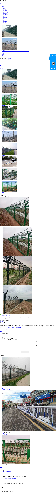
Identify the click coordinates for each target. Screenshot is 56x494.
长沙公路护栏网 (4, 155)
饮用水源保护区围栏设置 (5, 434)
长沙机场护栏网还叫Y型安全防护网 (5, 315)
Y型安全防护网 (8, 327)
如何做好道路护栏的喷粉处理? (6, 389)
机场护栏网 (3, 327)
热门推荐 (1, 68)
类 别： (3, 318)
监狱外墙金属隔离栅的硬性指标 (8, 329)
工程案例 (3, 53)
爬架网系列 (4, 9)
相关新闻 (1, 467)
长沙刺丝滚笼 (5, 18)
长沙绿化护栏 (5, 13)
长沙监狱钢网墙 (5, 10)
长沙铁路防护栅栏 (5, 14)
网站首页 (3, 6)
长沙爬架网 (4, 20)
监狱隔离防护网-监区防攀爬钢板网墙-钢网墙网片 (10, 478)
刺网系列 (4, 8)
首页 (7, 58)
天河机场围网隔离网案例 (19, 327)
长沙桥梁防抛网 (5, 17)
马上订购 (1, 321)
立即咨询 (4, 321)
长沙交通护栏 (3, 167)
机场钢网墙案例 (13, 327)
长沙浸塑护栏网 (5, 12)
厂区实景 (3, 55)
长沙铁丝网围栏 (4, 105)
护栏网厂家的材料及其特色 (7, 471)
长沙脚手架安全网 (5, 22)
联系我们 (1, 3)
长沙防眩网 (4, 16)
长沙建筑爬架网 (5, 21)
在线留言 (3, 54)
